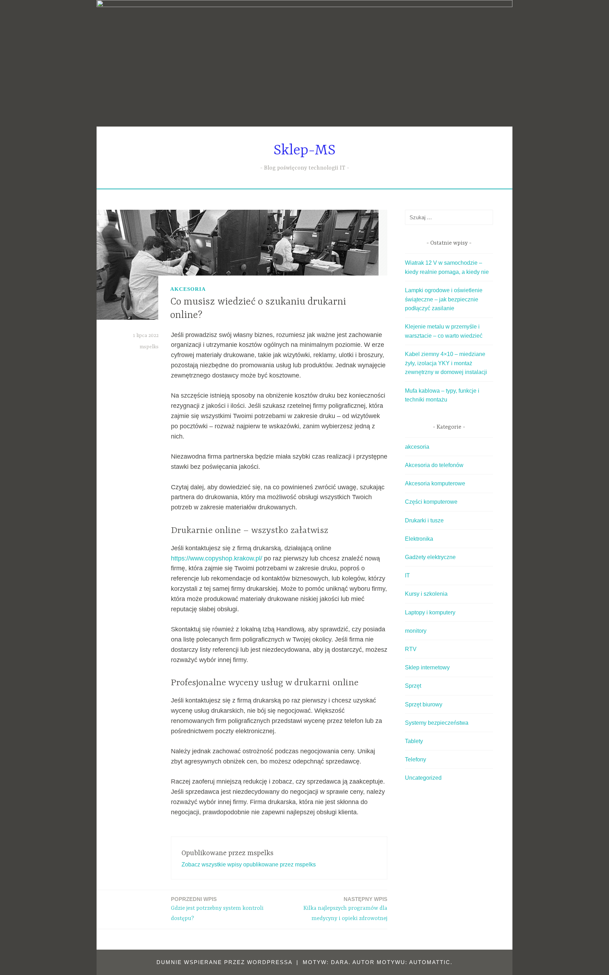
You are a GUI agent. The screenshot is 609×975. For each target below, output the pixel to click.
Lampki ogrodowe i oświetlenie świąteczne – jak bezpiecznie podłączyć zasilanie (443, 299)
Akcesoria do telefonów (434, 465)
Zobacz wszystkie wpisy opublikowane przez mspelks (249, 864)
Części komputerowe (431, 502)
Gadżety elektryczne (430, 557)
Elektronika (419, 539)
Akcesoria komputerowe (435, 483)
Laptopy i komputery (430, 612)
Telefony (415, 759)
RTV (411, 649)
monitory (415, 631)
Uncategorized (423, 778)
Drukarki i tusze (424, 520)
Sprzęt (413, 686)
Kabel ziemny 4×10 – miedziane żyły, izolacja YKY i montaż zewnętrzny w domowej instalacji (446, 363)
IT (407, 575)
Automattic (429, 962)
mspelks (149, 347)
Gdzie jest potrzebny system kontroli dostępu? (217, 909)
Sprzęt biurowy (423, 704)
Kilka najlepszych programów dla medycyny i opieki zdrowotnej (345, 909)
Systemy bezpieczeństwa (436, 723)
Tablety (414, 741)
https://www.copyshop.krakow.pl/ (216, 558)
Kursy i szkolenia (426, 594)
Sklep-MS (304, 150)
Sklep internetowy (427, 667)
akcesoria (188, 289)
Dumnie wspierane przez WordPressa (224, 962)
